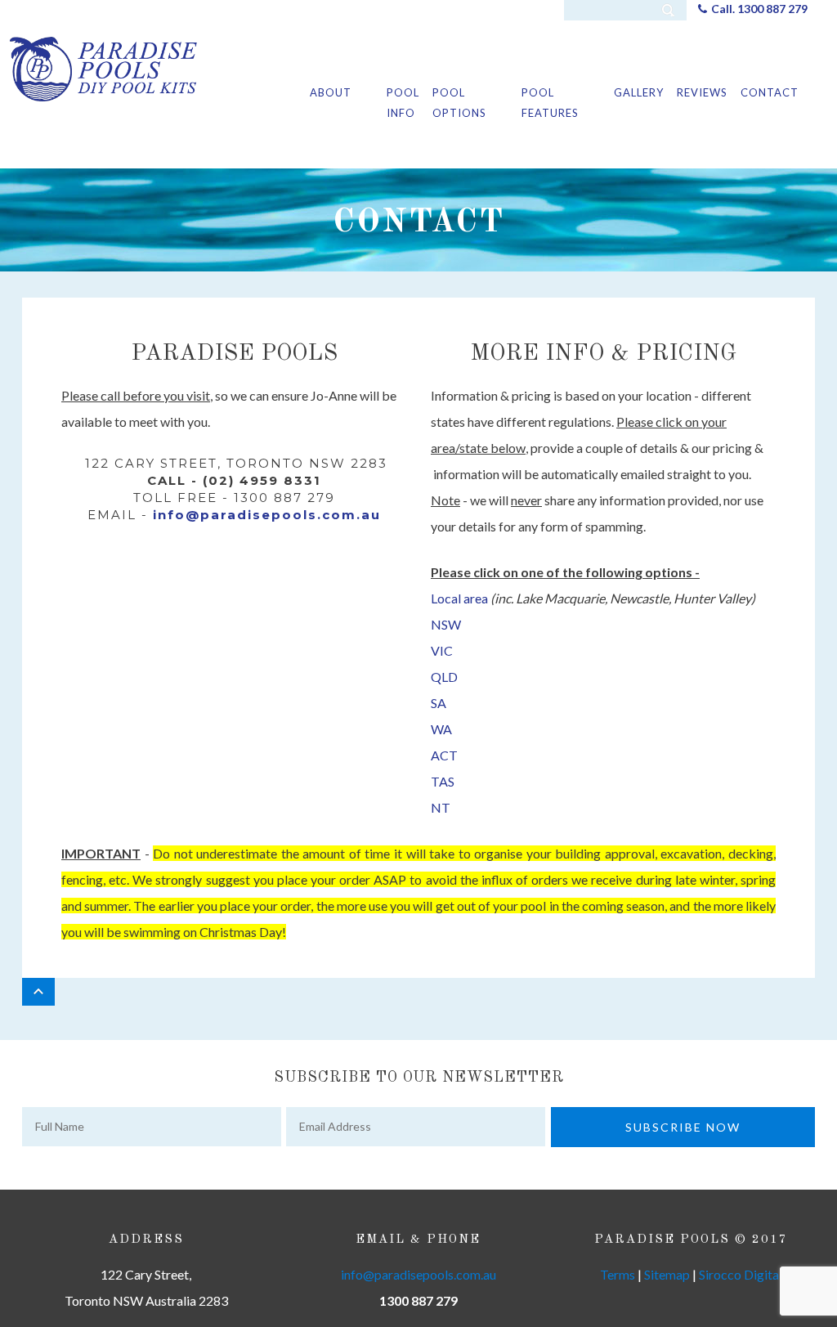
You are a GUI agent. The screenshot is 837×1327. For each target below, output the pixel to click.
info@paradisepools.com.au (267, 514)
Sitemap (667, 1274)
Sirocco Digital (740, 1274)
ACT (444, 755)
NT (440, 807)
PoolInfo (403, 102)
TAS (442, 781)
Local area (459, 598)
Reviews (702, 92)
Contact (770, 92)
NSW (446, 624)
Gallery (639, 92)
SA (438, 703)
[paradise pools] (104, 67)
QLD (444, 676)
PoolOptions (459, 102)
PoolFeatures (550, 102)
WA (441, 729)
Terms (617, 1274)
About (330, 92)
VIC (442, 650)
